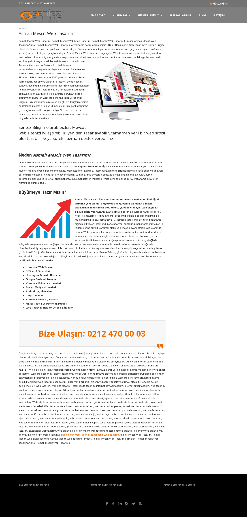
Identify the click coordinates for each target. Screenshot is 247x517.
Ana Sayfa (97, 15)
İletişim (219, 15)
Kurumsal (120, 15)
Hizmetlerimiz (148, 15)
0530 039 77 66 (47, 3)
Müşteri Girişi (220, 3)
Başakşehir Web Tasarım (75, 434)
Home (22, 28)
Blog (202, 15)
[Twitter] (133, 504)
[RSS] (127, 504)
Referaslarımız (180, 15)
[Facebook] (107, 504)
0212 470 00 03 (29, 3)
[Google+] (113, 504)
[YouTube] (140, 504)
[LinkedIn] (120, 504)
